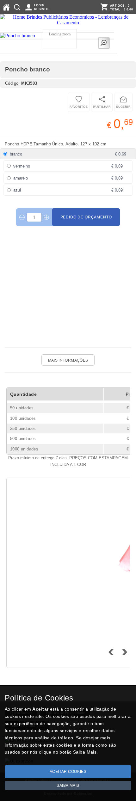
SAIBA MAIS (68, 785)
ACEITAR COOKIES (68, 771)
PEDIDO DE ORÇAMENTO (86, 217)
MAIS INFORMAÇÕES (68, 360)
